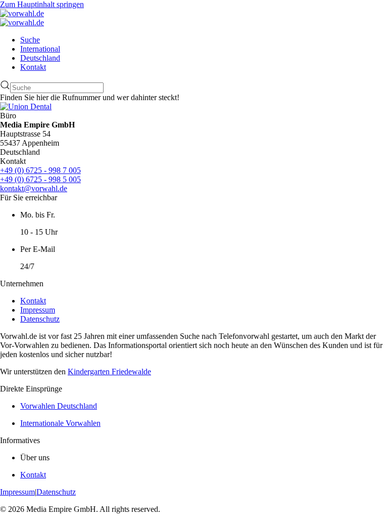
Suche (30, 39)
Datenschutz (40, 319)
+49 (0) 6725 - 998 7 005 (40, 170)
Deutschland (40, 58)
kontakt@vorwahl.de (33, 188)
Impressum (37, 310)
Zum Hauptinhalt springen (42, 4)
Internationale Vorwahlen (60, 423)
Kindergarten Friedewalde (109, 371)
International (40, 49)
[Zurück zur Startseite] (22, 13)
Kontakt (33, 67)
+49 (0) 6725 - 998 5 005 (40, 179)
